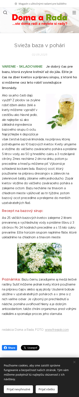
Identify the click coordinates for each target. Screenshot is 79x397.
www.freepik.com (57, 330)
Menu (74, 12)
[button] (5, 12)
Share (11, 347)
